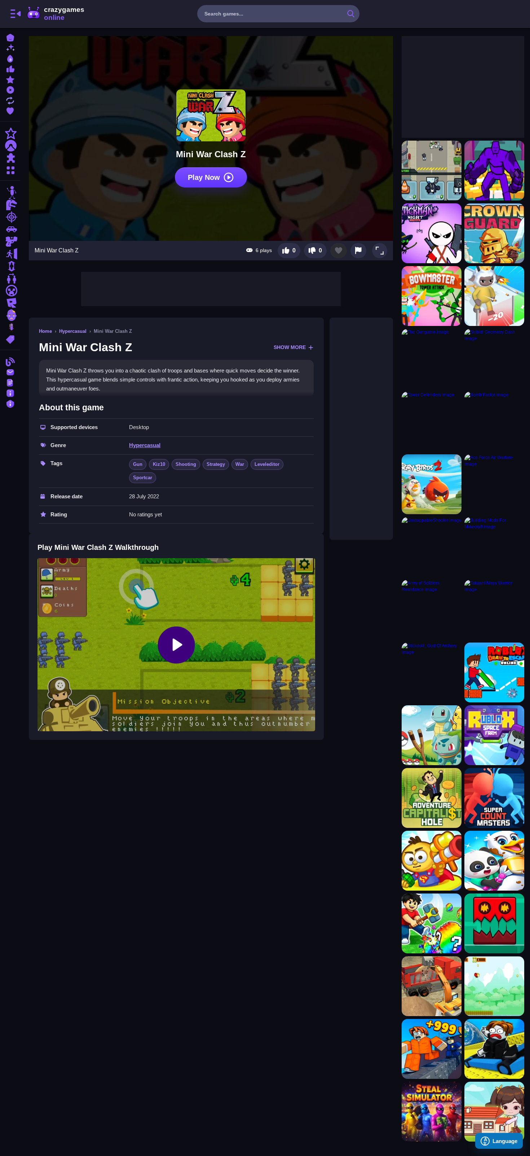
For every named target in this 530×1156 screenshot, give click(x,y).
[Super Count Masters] (494, 798)
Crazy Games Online (55, 14)
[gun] (10, 241)
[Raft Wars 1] (431, 861)
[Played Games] (10, 89)
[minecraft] (10, 290)
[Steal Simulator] (431, 1112)
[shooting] (10, 217)
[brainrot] (10, 327)
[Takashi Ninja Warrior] (494, 610)
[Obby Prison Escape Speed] (431, 1049)
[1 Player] (10, 266)
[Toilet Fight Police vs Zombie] (431, 170)
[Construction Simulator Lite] (431, 986)
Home (45, 331)
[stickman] (10, 192)
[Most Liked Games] (10, 68)
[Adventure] (10, 146)
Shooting (186, 464)
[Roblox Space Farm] (494, 735)
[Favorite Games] (10, 110)
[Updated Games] (10, 99)
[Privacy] (10, 403)
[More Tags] (10, 339)
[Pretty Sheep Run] (494, 296)
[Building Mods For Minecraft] (494, 547)
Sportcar (142, 477)
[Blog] (10, 361)
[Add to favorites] (338, 250)
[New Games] (10, 47)
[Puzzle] (10, 158)
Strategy (216, 464)
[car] (10, 229)
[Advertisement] (211, 288)
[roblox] (10, 303)
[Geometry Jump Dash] (494, 923)
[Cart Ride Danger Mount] (494, 1049)
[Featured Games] (10, 79)
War (239, 464)
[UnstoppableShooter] (431, 547)
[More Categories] (10, 169)
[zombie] (10, 315)
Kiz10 (159, 464)
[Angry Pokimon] (431, 735)
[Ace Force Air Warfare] (494, 484)
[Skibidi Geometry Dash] (494, 359)
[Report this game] (358, 250)
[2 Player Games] (10, 278)
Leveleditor (267, 464)
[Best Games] (10, 58)
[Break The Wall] (494, 170)
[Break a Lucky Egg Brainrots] (431, 923)
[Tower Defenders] (431, 421)
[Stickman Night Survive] (431, 233)
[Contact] (10, 371)
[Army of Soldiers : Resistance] (431, 610)
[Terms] (10, 382)
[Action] (10, 133)
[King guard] (494, 233)
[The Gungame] (431, 359)
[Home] (10, 37)
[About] (10, 392)
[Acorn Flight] (494, 986)
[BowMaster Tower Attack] (431, 296)
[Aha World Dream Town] (494, 1112)
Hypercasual (73, 331)
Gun (137, 464)
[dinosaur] (10, 205)
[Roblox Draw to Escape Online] (494, 672)
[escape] (10, 254)
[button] (380, 251)
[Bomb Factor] (494, 421)
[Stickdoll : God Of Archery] (431, 672)
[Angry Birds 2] (431, 484)
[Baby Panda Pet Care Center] (494, 861)
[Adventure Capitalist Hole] (431, 798)
